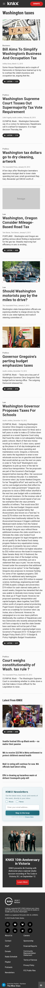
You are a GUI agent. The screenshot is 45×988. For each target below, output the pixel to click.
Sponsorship (28, 941)
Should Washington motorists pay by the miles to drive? (19, 295)
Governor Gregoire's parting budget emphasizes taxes (19, 361)
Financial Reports (30, 946)
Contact (8, 941)
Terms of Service (30, 960)
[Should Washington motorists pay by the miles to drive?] (21, 271)
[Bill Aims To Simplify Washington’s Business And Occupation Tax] (21, 29)
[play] (3, 985)
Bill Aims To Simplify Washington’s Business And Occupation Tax (21, 53)
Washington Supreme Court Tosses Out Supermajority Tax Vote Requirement (22, 105)
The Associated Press (9, 167)
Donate (36, 4)
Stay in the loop (23, 813)
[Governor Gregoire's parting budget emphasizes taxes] (21, 337)
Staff (7, 946)
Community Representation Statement (30, 953)
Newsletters (9, 973)
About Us (8, 936)
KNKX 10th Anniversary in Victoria (23, 861)
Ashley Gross (6, 64)
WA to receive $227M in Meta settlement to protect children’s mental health (22, 754)
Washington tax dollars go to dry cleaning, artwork (22, 157)
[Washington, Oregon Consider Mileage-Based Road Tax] (21, 198)
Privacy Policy (29, 817)
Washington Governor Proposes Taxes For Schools (21, 410)
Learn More (23, 882)
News (21, 802)
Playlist (8, 962)
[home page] (12, 4)
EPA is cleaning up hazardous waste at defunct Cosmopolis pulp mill (19, 776)
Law (4, 214)
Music (11, 802)
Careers (27, 936)
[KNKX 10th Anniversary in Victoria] (22, 840)
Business (6, 46)
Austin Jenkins (7, 371)
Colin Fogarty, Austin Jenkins (12, 118)
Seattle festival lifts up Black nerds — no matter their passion (20, 742)
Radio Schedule (11, 957)
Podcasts (8, 967)
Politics (5, 95)
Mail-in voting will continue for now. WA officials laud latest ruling (20, 765)
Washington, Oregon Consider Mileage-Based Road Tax (19, 222)
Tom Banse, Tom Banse (10, 233)
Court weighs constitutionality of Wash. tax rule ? (18, 664)
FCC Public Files (30, 971)
